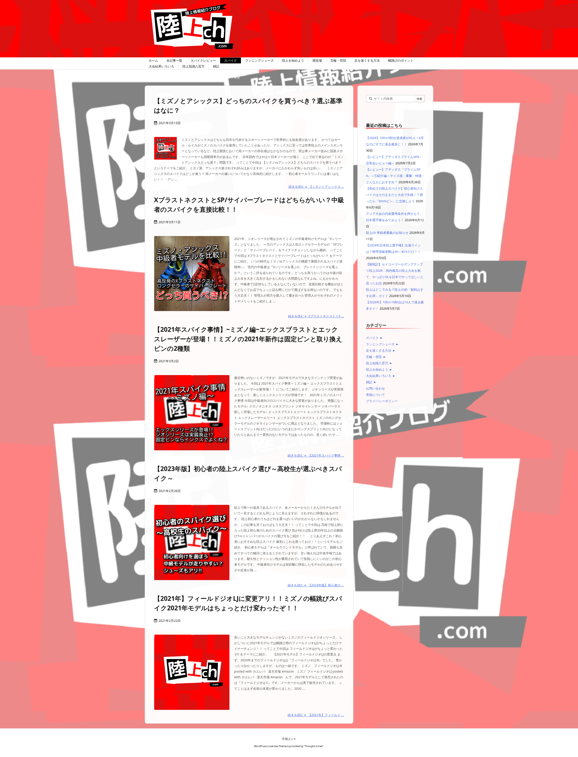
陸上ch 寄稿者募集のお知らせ (387, 232)
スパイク (172, 77)
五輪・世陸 (374, 357)
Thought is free (313, 746)
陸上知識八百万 (377, 363)
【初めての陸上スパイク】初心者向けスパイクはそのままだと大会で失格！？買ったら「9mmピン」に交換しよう (394, 194)
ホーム (152, 77)
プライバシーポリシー (382, 401)
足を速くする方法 (378, 350)
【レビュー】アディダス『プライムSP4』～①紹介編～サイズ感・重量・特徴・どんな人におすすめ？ (395, 175)
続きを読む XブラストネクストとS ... (316, 316)
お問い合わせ (375, 388)
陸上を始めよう (377, 369)
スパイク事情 (195, 77)
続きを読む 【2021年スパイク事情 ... (316, 455)
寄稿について (375, 394)
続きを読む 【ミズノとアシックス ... (316, 186)
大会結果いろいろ (378, 376)
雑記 (369, 382)
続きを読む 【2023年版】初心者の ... (316, 585)
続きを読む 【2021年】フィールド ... (316, 715)
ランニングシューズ (380, 344)
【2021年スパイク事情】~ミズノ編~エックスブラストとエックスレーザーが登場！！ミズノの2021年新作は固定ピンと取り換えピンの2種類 (248, 339)
